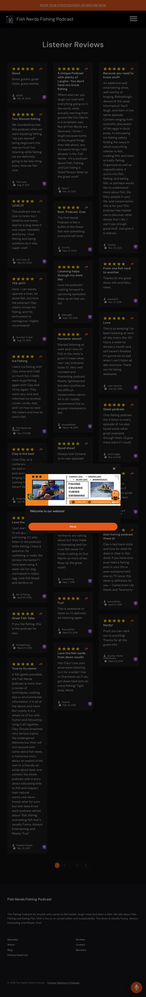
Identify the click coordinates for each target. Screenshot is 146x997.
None (73, 526)
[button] (114, 468)
